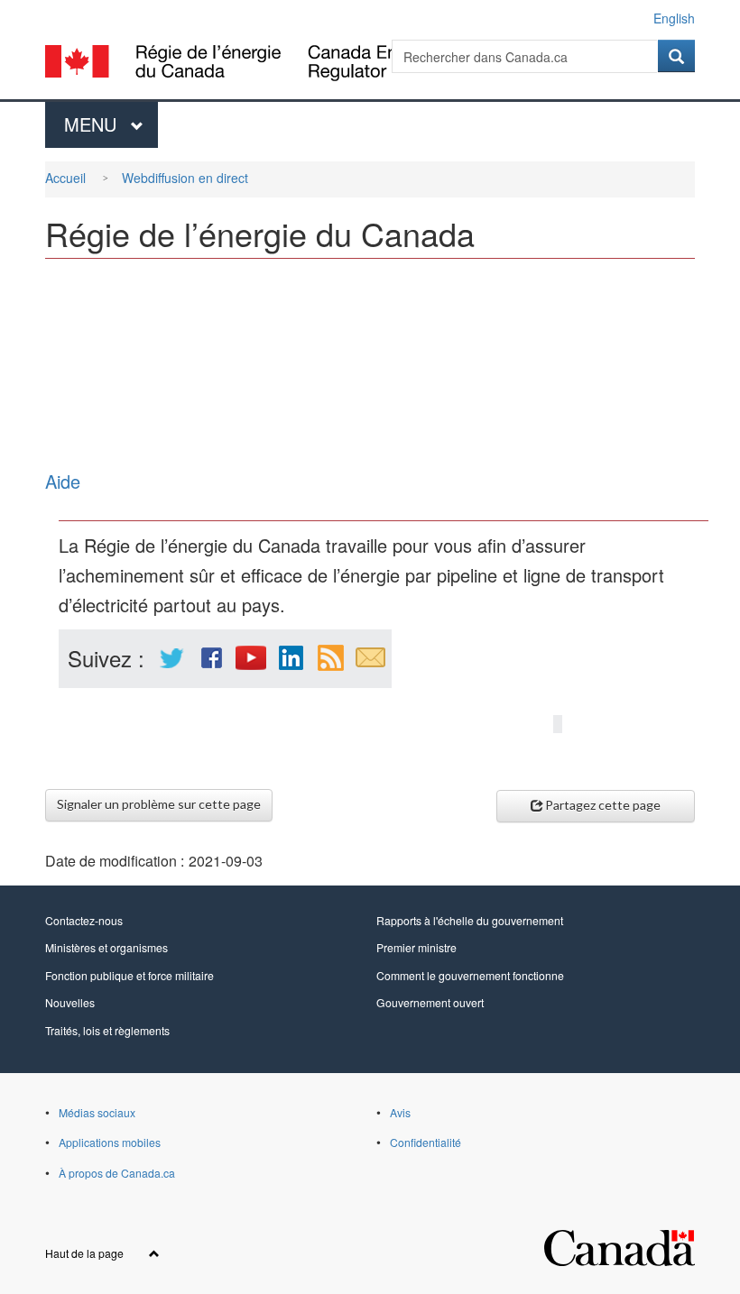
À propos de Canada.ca (117, 1172)
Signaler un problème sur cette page (159, 804)
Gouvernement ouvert (430, 1002)
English (674, 18)
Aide (62, 481)
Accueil (65, 178)
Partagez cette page (603, 804)
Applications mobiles (110, 1142)
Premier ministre (416, 947)
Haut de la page (85, 1253)
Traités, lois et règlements (107, 1030)
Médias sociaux (97, 1112)
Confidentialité (425, 1142)
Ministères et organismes (106, 947)
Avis (400, 1112)
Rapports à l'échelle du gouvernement (469, 920)
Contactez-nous (84, 920)
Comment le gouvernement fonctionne (470, 975)
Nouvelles (70, 1002)
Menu (111, 124)
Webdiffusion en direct (185, 178)
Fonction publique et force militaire (129, 975)
